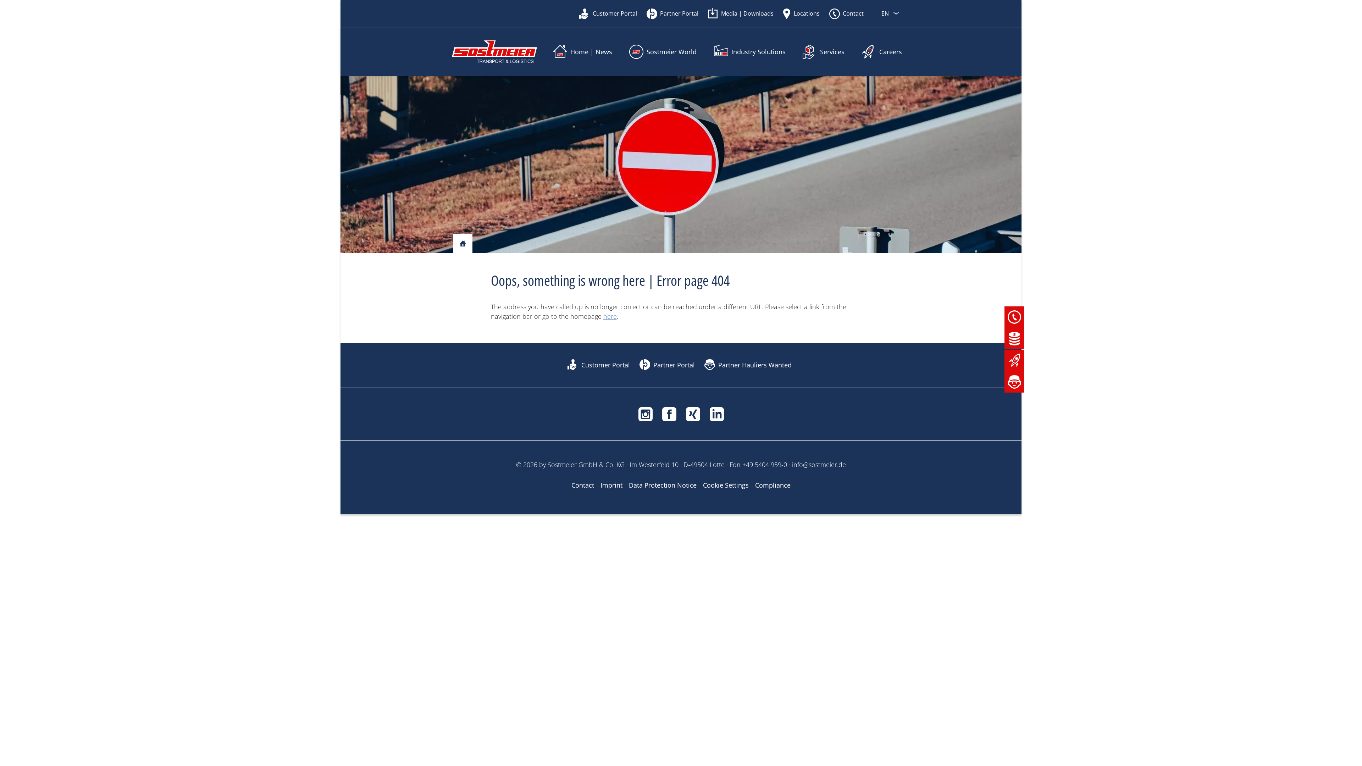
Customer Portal (615, 13)
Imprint (611, 485)
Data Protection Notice (663, 485)
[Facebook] (669, 413)
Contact (853, 13)
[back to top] (904, 759)
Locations (807, 13)
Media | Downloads (747, 13)
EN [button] (885, 13)
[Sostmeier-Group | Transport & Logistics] (494, 52)
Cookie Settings (726, 485)
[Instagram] (645, 413)
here (610, 316)
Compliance (773, 485)
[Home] (463, 244)
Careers (890, 52)
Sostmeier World (672, 52)
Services (832, 52)
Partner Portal (679, 13)
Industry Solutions (758, 52)
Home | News (591, 52)
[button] (1014, 316)
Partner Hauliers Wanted (755, 365)
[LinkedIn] (717, 413)
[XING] (693, 413)
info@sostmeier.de (819, 464)
